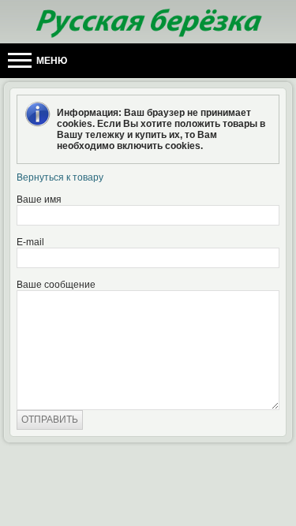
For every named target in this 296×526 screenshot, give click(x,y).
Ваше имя (39, 199)
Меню (50, 60)
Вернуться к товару (60, 177)
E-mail (30, 242)
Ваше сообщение (56, 284)
